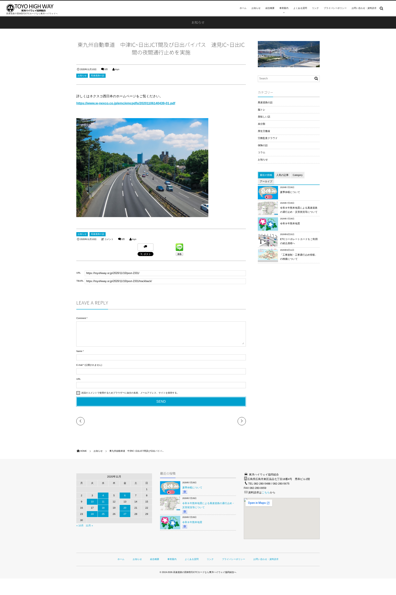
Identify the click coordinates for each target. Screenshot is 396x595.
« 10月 (80, 525)
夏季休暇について (290, 192)
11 (103, 501)
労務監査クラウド (268, 138)
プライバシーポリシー (335, 8)
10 (92, 501)
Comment (81, 318)
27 (125, 514)
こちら (266, 492)
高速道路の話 (97, 75)
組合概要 (269, 8)
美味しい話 (264, 116)
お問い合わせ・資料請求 (364, 8)
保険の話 (263, 145)
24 (92, 514)
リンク (315, 8)
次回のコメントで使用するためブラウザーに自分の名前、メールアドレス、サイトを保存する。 (130, 393)
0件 (106, 69)
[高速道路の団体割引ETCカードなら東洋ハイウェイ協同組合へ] (30, 8)
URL (78, 379)
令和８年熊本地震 (290, 223)
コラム (261, 152)
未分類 (261, 123)
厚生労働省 (264, 131)
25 (103, 514)
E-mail (79, 365)
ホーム (243, 8)
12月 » (89, 525)
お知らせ (255, 8)
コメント (108, 239)
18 (103, 507)
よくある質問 (300, 8)
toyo (117, 69)
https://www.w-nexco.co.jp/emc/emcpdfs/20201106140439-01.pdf (125, 103)
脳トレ (261, 109)
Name (79, 351)
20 (125, 507)
